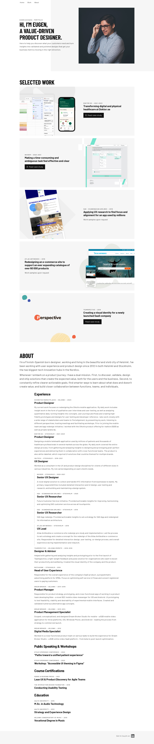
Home (22, 2)
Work (29, 2)
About (36, 2)
